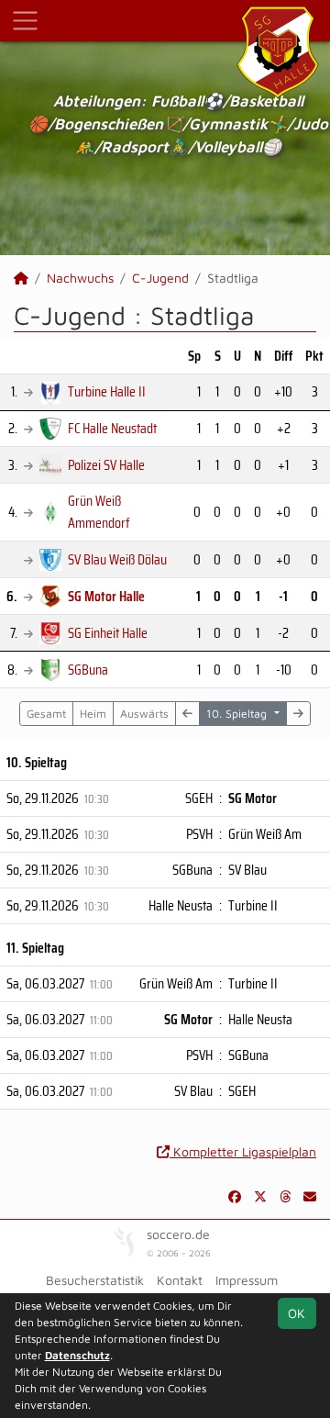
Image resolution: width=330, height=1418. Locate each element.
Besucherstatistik (95, 1280)
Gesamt (46, 713)
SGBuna (88, 669)
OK (296, 1313)
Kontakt (180, 1280)
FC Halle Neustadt (112, 428)
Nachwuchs (80, 277)
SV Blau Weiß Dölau (117, 559)
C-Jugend (160, 277)
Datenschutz (77, 1355)
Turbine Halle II (107, 391)
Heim (93, 713)
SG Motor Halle (106, 596)
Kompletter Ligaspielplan (243, 1151)
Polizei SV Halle (106, 464)
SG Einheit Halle (108, 632)
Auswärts (144, 713)
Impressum (246, 1280)
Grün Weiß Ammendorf (99, 511)
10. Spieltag (238, 713)
